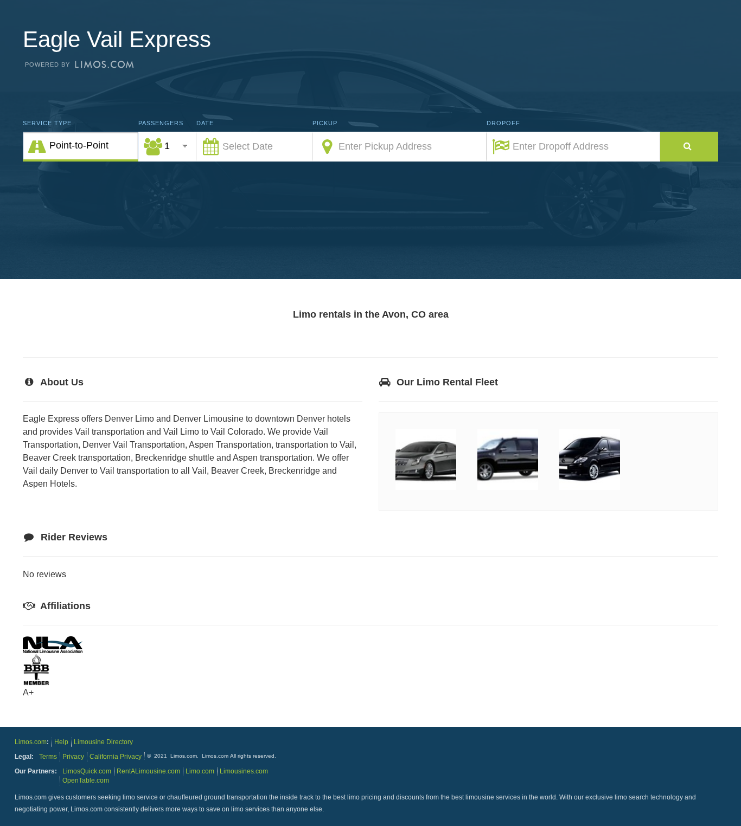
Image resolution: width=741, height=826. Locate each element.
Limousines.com (244, 771)
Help (61, 742)
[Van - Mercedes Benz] (590, 489)
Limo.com (200, 771)
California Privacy (116, 756)
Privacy (73, 756)
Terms (48, 756)
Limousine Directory (103, 742)
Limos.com (31, 742)
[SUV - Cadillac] (508, 489)
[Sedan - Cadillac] (426, 489)
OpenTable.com (85, 780)
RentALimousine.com (148, 771)
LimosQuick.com (86, 771)
